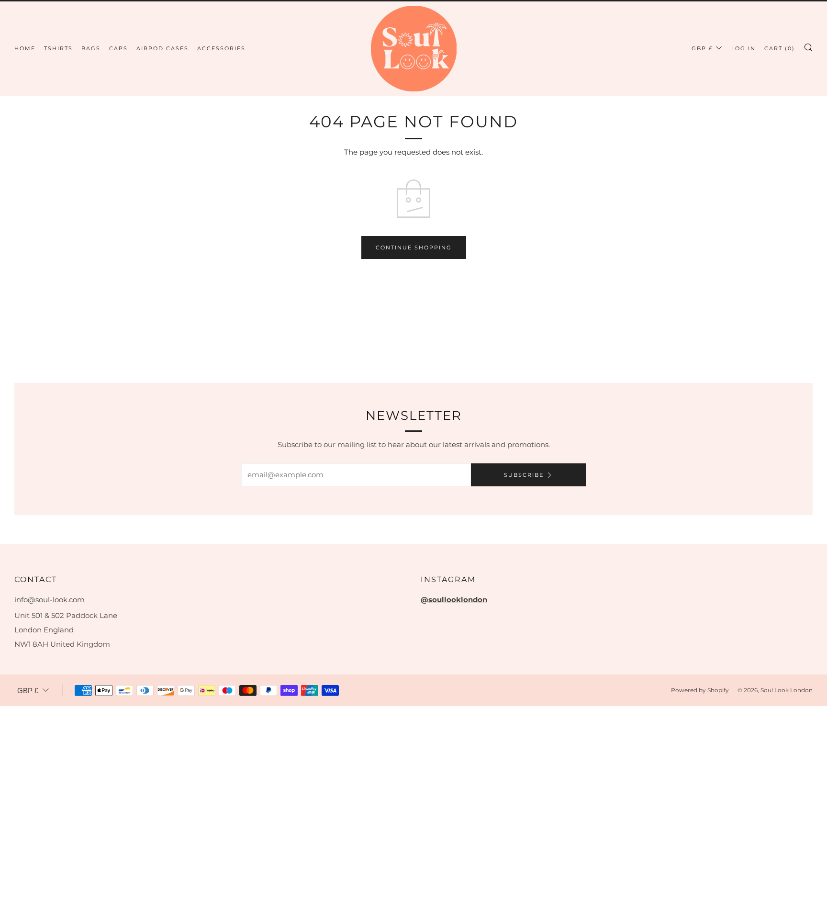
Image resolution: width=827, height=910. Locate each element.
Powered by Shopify (700, 690)
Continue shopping (414, 247)
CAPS (118, 48)
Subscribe (524, 475)
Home (24, 48)
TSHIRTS (58, 48)
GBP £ (702, 48)
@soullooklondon (454, 599)
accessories (221, 48)
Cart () (779, 48)
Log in (743, 48)
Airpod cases (162, 48)
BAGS (91, 48)
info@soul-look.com (49, 599)
